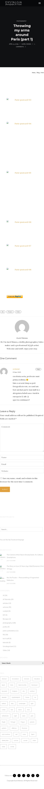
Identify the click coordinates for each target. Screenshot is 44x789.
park (32, 716)
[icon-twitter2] (19, 775)
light (32, 703)
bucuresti (4, 691)
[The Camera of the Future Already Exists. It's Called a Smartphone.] (3, 557)
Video (5, 650)
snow (24, 734)
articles (5, 603)
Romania (24, 728)
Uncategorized (8, 646)
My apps (6, 619)
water (3, 746)
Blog (38, 72)
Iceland (4, 703)
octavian (16, 369)
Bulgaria (14, 691)
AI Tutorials (6, 599)
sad (16, 734)
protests (4, 728)
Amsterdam (15, 679)
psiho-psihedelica (9, 631)
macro (20, 709)
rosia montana (6, 734)
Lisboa (3, 709)
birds (11, 685)
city (2, 312)
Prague (23, 722)
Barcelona (37, 679)
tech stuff (6, 638)
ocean (23, 716)
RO (4, 635)
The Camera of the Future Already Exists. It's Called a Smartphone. (25, 556)
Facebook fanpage (17, 540)
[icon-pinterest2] (24, 775)
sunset (25, 740)
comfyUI (5, 611)
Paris (18, 312)
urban (34, 740)
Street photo (5, 740)
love (12, 709)
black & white (22, 685)
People (3, 722)
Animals (26, 679)
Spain (32, 734)
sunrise (16, 740)
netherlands (5, 716)
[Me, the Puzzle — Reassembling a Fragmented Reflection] (3, 580)
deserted (4, 697)
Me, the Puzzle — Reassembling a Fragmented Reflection (23, 579)
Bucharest (34, 685)
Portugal (13, 722)
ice (35, 697)
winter (12, 746)
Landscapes (22, 703)
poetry (5, 627)
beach (3, 685)
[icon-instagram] (29, 775)
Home (33, 72)
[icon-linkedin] (33, 775)
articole (5, 607)
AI (3, 595)
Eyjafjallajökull (16, 697)
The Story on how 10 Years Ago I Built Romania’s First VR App (25, 567)
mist (28, 709)
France (10, 312)
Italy (12, 703)
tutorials (5, 642)
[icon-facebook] (15, 775)
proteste (32, 722)
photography (21, 21)
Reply (38, 369)
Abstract (4, 679)
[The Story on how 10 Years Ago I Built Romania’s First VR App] (3, 568)
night (15, 716)
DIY (4, 615)
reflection (14, 728)
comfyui (32, 691)
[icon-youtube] (37, 775)
